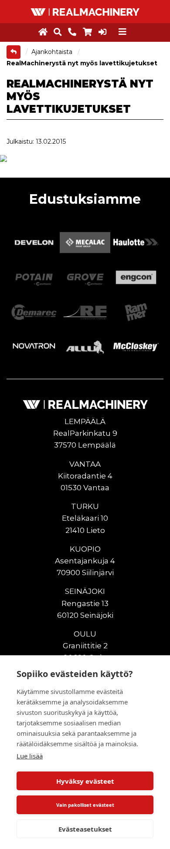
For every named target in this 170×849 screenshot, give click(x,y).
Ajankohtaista (52, 52)
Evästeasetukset (85, 829)
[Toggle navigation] (122, 31)
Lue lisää (30, 755)
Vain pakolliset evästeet (85, 805)
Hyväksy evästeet (85, 781)
